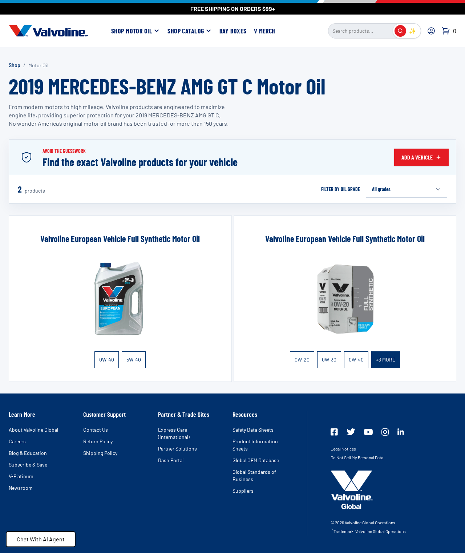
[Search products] (400, 31)
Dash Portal (170, 460)
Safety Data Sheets (253, 430)
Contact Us (95, 430)
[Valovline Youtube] (368, 432)
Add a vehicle (417, 157)
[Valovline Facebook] (334, 432)
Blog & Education (28, 453)
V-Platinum (21, 476)
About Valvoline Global (33, 430)
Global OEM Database (255, 460)
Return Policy (98, 441)
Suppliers (243, 491)
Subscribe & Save (28, 464)
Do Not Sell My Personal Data (357, 457)
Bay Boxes (233, 31)
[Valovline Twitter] (351, 431)
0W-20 (302, 359)
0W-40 (106, 359)
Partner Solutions (177, 448)
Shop (14, 65)
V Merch (264, 31)
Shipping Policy (100, 453)
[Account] (431, 31)
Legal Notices (343, 448)
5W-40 (133, 359)
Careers (17, 441)
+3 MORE (385, 359)
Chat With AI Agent (41, 539)
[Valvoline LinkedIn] (400, 431)
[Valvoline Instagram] (385, 432)
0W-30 (329, 359)
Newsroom (21, 488)
